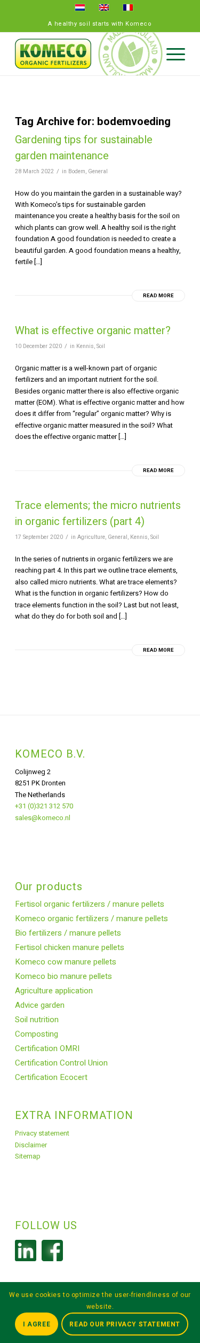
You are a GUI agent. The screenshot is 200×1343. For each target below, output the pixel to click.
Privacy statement (42, 1133)
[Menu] (170, 54)
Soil (101, 346)
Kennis (85, 346)
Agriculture (91, 537)
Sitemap (28, 1156)
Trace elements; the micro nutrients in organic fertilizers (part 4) (98, 513)
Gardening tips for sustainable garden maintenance (84, 148)
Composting (36, 1034)
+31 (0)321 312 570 (44, 806)
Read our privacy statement (124, 1324)
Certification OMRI (47, 1048)
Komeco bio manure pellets (63, 976)
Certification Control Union (61, 1063)
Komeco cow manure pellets (65, 962)
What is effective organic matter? (93, 330)
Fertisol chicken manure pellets (69, 947)
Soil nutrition (37, 1019)
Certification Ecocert (51, 1077)
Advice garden (40, 1005)
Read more (158, 295)
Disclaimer (31, 1145)
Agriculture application (54, 991)
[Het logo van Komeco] (83, 54)
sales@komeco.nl (42, 818)
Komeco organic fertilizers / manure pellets (91, 918)
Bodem (76, 171)
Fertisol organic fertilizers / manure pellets (89, 904)
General (98, 171)
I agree (36, 1324)
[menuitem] (170, 54)
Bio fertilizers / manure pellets (68, 933)
